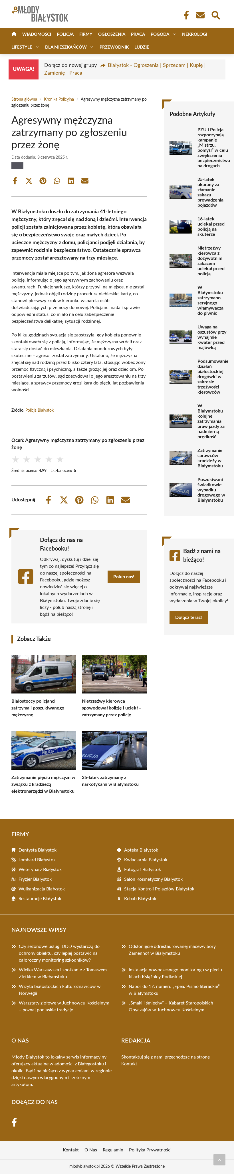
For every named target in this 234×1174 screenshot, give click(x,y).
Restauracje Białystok (40, 898)
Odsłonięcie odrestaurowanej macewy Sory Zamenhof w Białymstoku (172, 950)
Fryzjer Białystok (35, 879)
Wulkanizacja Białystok (42, 889)
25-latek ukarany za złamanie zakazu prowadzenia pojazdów (210, 192)
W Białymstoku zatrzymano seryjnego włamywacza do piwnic (210, 300)
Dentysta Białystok (38, 850)
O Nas (90, 1150)
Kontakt (129, 1064)
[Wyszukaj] (215, 14)
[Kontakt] (200, 15)
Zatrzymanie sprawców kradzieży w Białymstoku (210, 458)
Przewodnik (114, 47)
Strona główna (24, 99)
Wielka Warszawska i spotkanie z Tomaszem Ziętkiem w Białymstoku (63, 973)
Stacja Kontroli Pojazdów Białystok (159, 889)
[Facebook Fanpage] (184, 15)
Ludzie (141, 47)
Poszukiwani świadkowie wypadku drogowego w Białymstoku (211, 490)
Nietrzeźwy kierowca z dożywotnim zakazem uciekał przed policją (211, 261)
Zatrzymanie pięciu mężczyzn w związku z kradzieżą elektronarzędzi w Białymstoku (43, 784)
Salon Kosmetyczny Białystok (153, 879)
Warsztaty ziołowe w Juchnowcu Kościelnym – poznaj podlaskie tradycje (64, 1006)
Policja (65, 34)
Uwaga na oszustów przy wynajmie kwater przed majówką (211, 337)
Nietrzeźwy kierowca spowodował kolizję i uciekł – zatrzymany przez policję (111, 708)
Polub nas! (123, 577)
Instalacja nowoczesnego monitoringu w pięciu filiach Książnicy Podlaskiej (175, 973)
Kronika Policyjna (59, 99)
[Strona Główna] (14, 34)
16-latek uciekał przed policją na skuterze (211, 227)
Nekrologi (194, 34)
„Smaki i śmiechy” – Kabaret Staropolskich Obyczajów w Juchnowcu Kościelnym (171, 1006)
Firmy (85, 34)
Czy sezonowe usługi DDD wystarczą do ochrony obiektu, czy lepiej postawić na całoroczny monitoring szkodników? (59, 953)
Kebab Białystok (140, 898)
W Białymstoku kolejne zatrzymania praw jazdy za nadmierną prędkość (211, 421)
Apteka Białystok (141, 850)
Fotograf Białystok (142, 869)
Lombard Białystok (37, 860)
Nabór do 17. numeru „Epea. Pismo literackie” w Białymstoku (174, 990)
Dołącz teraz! (188, 617)
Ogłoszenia (111, 34)
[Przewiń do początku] (219, 1159)
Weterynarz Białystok (40, 869)
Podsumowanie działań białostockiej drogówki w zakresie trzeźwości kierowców (213, 376)
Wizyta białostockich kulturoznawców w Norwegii (60, 990)
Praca (138, 34)
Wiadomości (36, 34)
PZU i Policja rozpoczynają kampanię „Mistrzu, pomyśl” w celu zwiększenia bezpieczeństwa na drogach (213, 147)
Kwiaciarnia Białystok (145, 860)
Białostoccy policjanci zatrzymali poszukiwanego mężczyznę (37, 708)
